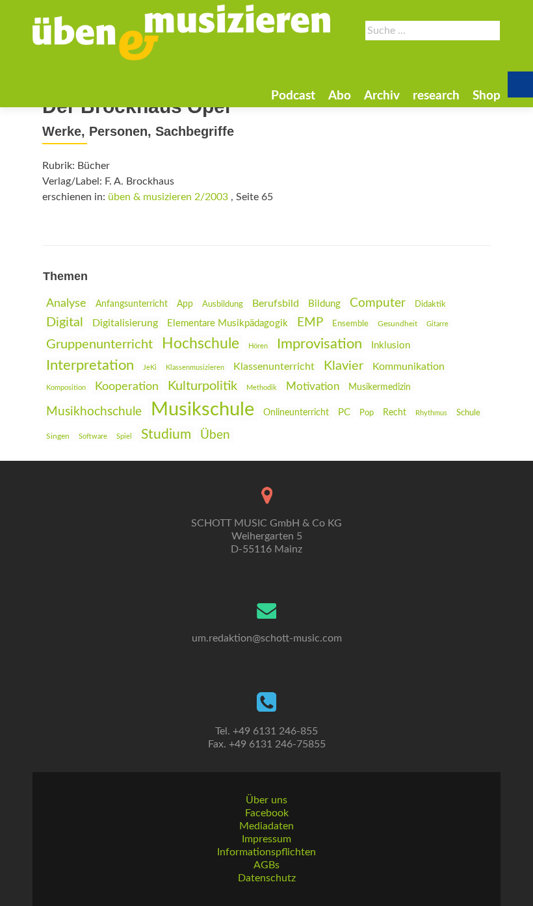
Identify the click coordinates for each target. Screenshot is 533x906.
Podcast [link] (293, 96)
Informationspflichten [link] (266, 852)
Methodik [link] (261, 387)
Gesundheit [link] (397, 324)
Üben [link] (215, 435)
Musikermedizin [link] (379, 387)
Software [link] (93, 436)
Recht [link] (394, 412)
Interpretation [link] (90, 365)
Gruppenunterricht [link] (99, 344)
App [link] (185, 304)
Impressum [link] (266, 839)
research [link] (436, 96)
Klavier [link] (343, 365)
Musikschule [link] (202, 409)
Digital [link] (64, 322)
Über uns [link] (266, 800)
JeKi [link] (150, 367)
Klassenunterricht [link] (274, 366)
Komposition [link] (66, 387)
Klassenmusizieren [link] (195, 367)
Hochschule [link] (200, 344)
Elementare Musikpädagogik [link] (227, 323)
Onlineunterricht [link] (296, 412)
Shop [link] (486, 96)
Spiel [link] (124, 436)
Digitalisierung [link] (125, 323)
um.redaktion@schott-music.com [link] (267, 638)
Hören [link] (258, 346)
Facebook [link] (267, 813)
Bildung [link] (324, 304)
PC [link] (344, 412)
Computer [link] (378, 303)
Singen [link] (58, 436)
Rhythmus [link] (431, 413)
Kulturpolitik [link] (202, 386)
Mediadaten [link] (266, 826)
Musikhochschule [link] (94, 412)
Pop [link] (366, 413)
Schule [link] (468, 412)
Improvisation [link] (319, 344)
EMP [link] (310, 323)
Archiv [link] (382, 96)
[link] (181, 32)
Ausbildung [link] (222, 304)
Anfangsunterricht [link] (132, 304)
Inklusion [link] (390, 345)
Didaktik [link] (430, 304)
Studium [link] (166, 434)
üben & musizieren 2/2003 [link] (168, 197)
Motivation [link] (312, 386)
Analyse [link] (66, 303)
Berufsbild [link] (275, 303)
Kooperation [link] (127, 386)
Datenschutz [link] (267, 878)
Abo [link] (339, 96)
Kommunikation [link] (408, 366)
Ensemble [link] (350, 324)
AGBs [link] (267, 865)
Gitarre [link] (437, 324)
